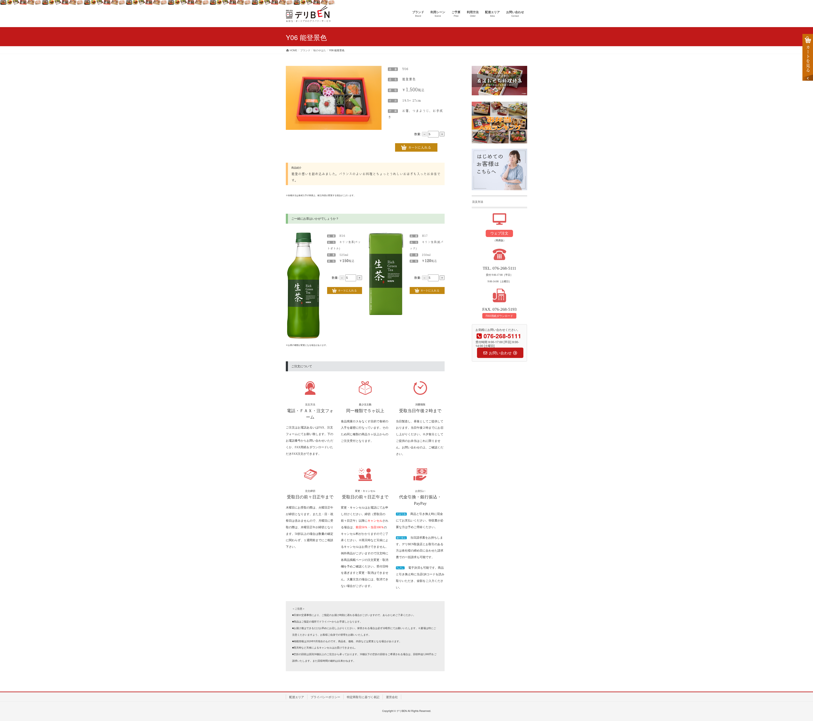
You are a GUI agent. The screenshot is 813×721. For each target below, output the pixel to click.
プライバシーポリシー (325, 697)
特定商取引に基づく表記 (363, 697)
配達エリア (296, 697)
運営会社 (392, 697)
